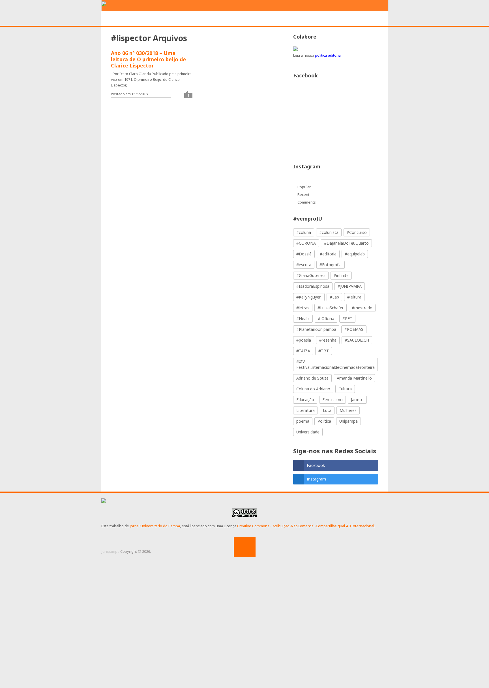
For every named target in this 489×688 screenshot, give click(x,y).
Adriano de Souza (312, 378)
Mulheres (348, 410)
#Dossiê (304, 254)
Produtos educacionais (233, 19)
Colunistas (321, 19)
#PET (347, 318)
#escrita (303, 264)
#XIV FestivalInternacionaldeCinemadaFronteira (335, 364)
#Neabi (303, 318)
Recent (303, 194)
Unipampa (348, 421)
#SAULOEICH (357, 340)
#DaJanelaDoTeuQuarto (346, 243)
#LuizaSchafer (331, 307)
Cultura (345, 388)
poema (302, 421)
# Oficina (326, 318)
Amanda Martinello (354, 378)
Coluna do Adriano (313, 388)
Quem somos (149, 19)
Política (324, 421)
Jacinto (357, 399)
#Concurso (357, 232)
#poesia (303, 340)
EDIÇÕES (353, 19)
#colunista (328, 232)
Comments (306, 202)
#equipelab (355, 254)
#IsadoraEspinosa (312, 286)
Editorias (184, 19)
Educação (305, 399)
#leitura (354, 297)
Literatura (305, 410)
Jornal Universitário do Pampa (155, 525)
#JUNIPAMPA (350, 286)
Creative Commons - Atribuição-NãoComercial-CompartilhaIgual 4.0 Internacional (305, 525)
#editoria (328, 254)
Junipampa (110, 551)
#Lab (334, 297)
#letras (302, 307)
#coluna (303, 232)
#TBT (323, 350)
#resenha (327, 340)
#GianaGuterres (310, 275)
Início (117, 19)
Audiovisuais (284, 19)
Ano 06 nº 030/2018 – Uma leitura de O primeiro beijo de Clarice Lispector (148, 59)
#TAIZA (303, 350)
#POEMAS (353, 329)
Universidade (307, 432)
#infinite (341, 275)
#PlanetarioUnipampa (316, 329)
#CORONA (306, 243)
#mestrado (362, 307)
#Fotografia (330, 264)
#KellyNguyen (308, 297)
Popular (304, 186)
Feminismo (332, 399)
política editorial (328, 55)
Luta (327, 410)
